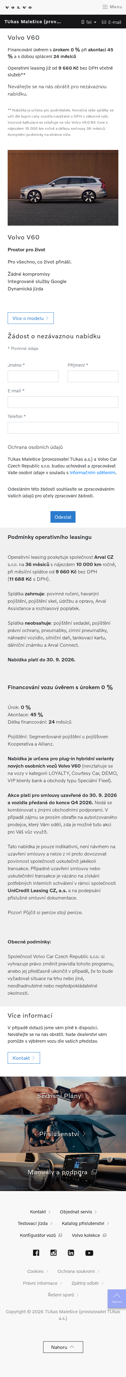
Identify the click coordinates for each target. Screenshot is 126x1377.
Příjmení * (78, 365)
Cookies (35, 1271)
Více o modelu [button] (29, 318)
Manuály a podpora (59, 1171)
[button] (87, 22)
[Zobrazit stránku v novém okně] (36, 1253)
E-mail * (16, 390)
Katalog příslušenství (83, 1223)
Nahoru (117, 1301)
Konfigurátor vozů (38, 1235)
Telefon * (17, 416)
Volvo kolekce (86, 1235)
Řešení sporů (61, 1294)
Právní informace (40, 1283)
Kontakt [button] (22, 1058)
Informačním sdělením (92, 472)
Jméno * (16, 365)
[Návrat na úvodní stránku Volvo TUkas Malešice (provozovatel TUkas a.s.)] (18, 7)
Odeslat (63, 517)
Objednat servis (76, 1211)
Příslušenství (61, 1133)
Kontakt (38, 1211)
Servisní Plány (61, 1095)
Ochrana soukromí (76, 1271)
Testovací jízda (33, 1223)
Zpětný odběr (85, 1283)
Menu (115, 6)
